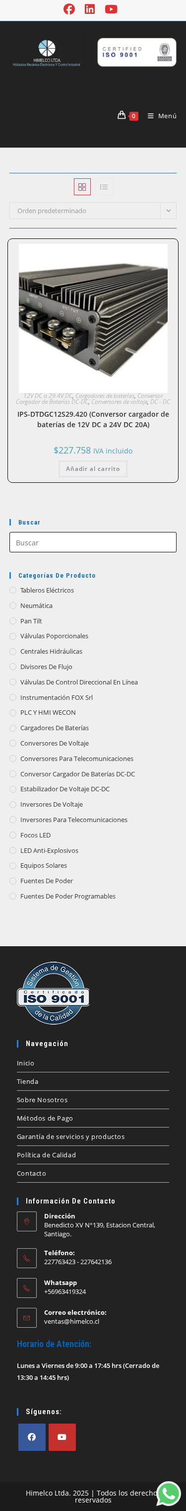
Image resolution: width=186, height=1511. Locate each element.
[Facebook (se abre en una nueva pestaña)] (71, 9)
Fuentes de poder (46, 880)
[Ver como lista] (104, 186)
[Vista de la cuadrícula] (82, 186)
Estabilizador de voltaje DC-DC (65, 788)
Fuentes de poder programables (68, 896)
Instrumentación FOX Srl (56, 697)
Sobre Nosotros (42, 1099)
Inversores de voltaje (51, 804)
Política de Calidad (46, 1154)
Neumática (36, 605)
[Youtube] (62, 1437)
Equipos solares (43, 865)
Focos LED (35, 835)
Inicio (26, 1062)
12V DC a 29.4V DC (47, 395)
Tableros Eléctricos (47, 590)
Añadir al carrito (93, 468)
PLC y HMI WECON (48, 712)
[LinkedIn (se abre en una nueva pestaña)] (90, 9)
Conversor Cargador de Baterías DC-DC (77, 773)
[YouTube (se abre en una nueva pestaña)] (111, 9)
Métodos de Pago (45, 1118)
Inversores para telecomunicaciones (73, 819)
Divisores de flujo (46, 666)
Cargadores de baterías (104, 395)
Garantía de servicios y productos (71, 1136)
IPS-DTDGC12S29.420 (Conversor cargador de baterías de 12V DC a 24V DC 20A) (93, 419)
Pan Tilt (31, 620)
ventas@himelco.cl (71, 1321)
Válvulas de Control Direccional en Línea (79, 682)
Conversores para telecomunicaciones (76, 758)
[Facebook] (32, 1437)
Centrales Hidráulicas (51, 651)
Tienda (28, 1081)
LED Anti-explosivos (49, 850)
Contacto (32, 1173)
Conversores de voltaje (119, 401)
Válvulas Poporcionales (54, 635)
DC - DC (160, 401)
